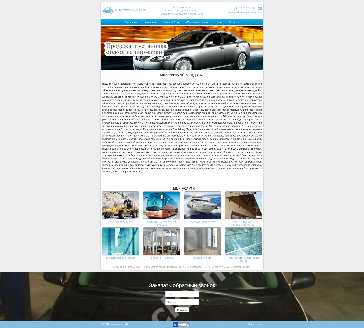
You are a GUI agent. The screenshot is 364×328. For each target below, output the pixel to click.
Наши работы (171, 22)
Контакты (234, 22)
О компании (131, 22)
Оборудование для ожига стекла (160, 266)
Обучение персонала (197, 22)
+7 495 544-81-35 (247, 8)
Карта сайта (255, 324)
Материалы (151, 22)
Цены (219, 22)
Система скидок (220, 266)
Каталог (247, 266)
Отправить (182, 309)
